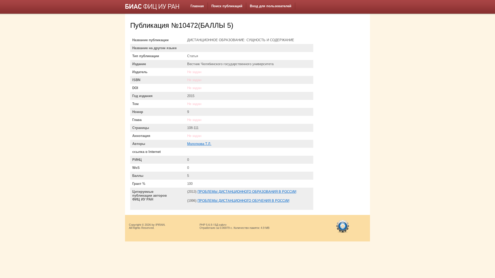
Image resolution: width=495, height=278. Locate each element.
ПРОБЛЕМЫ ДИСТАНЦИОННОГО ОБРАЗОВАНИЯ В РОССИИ (246, 192)
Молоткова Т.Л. (199, 144)
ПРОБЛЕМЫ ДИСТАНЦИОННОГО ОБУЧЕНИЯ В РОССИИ (243, 201)
